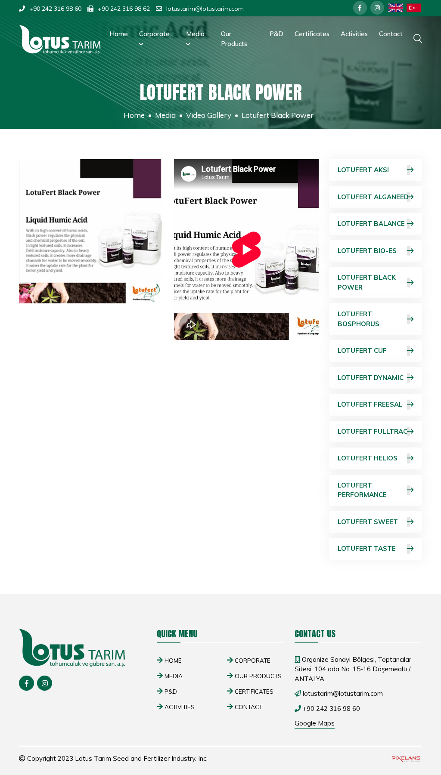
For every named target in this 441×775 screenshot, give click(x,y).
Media (195, 34)
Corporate (154, 34)
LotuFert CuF (362, 350)
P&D (276, 34)
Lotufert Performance (362, 490)
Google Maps (315, 723)
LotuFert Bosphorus (358, 319)
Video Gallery (208, 115)
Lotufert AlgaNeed (373, 197)
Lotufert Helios (368, 458)
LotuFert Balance (371, 223)
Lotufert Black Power (367, 282)
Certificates (312, 34)
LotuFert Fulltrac (372, 431)
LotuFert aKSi (363, 170)
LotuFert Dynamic (371, 378)
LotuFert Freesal (370, 404)
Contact (391, 34)
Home (118, 34)
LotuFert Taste (367, 548)
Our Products (234, 39)
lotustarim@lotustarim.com (205, 8)
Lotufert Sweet (368, 522)
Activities (354, 34)
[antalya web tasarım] (405, 759)
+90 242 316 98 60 (55, 8)
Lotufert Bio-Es (367, 251)
